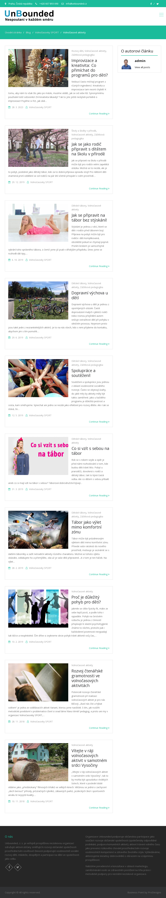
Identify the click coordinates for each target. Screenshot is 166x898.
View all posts (142, 67)
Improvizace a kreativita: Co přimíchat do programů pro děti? (89, 68)
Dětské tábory (78, 205)
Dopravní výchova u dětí (89, 295)
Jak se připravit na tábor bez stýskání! (89, 217)
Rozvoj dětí (77, 50)
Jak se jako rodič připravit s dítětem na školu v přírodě (88, 148)
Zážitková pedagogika (83, 54)
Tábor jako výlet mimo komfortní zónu (86, 527)
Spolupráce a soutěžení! (83, 373)
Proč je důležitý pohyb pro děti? (86, 599)
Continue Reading (98, 113)
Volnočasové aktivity (95, 50)
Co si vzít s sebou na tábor (90, 451)
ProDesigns (154, 892)
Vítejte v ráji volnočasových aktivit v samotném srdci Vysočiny (89, 758)
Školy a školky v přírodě (83, 130)
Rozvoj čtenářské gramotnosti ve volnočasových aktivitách (87, 678)
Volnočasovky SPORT (40, 107)
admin (140, 61)
